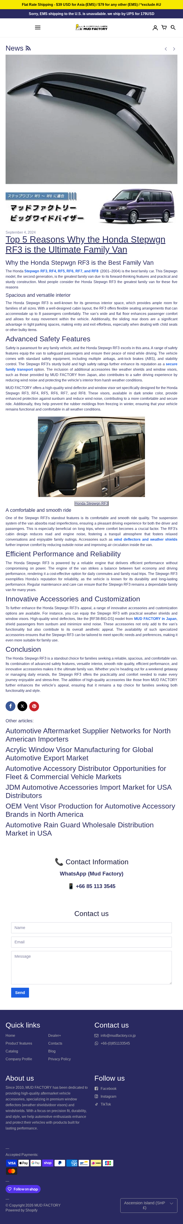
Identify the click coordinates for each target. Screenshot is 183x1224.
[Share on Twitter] (22, 706)
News (15, 48)
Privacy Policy (59, 1059)
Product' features (19, 1043)
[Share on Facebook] (10, 706)
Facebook (108, 1089)
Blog (52, 1051)
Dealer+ (54, 1035)
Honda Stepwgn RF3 (91, 503)
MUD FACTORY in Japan (155, 619)
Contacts (55, 1043)
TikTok (106, 1104)
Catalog (12, 1051)
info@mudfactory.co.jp (118, 1035)
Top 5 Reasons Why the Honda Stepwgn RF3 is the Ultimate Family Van (85, 244)
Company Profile (19, 1059)
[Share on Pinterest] (34, 706)
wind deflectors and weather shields (145, 539)
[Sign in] (155, 28)
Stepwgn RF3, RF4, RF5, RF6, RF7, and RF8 (61, 271)
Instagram (108, 1096)
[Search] (172, 28)
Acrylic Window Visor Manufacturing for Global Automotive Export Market (79, 754)
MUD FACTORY (47, 1205)
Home (10, 1035)
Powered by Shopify (21, 1210)
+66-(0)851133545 (115, 1043)
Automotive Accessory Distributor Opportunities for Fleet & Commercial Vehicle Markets (86, 772)
